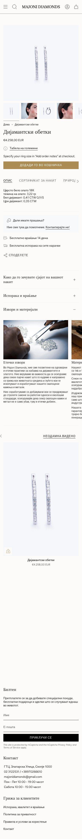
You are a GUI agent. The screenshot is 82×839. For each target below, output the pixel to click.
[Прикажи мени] (5, 7)
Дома (6, 124)
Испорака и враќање (20, 295)
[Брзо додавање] (8, 551)
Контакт (8, 829)
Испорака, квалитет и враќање (24, 807)
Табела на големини (24, 148)
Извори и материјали (20, 309)
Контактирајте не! (58, 227)
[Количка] (76, 7)
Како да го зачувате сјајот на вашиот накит (33, 280)
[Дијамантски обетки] (41, 499)
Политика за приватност (19, 814)
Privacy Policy (65, 744)
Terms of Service (11, 747)
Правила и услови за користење (25, 822)
